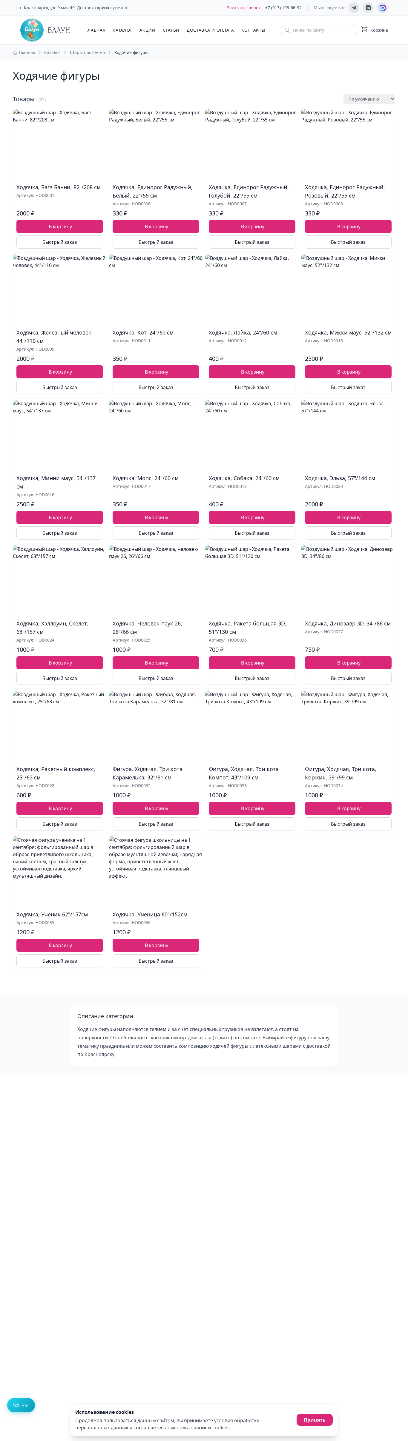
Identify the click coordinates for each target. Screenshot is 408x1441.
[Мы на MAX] (382, 7)
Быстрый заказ (59, 242)
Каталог (122, 30)
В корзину (60, 226)
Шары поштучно (87, 52)
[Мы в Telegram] (354, 7)
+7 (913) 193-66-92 (283, 7)
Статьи (171, 30)
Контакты (253, 30)
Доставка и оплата (210, 30)
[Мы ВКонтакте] (368, 7)
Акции (147, 30)
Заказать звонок (243, 7)
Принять (315, 1420)
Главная (95, 30)
